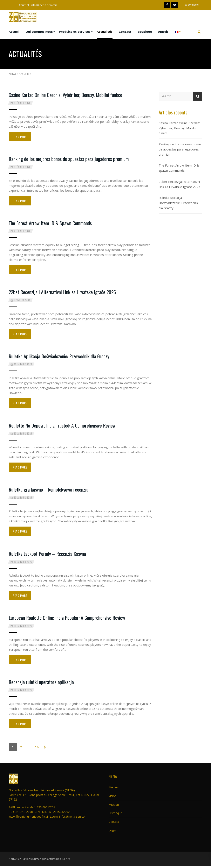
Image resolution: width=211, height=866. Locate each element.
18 (37, 747)
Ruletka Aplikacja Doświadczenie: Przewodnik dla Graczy (59, 356)
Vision (112, 796)
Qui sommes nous (39, 31)
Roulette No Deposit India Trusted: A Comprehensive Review (62, 425)
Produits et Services (74, 31)
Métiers (114, 787)
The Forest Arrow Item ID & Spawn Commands (50, 223)
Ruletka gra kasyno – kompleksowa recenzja (48, 489)
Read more (20, 136)
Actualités (105, 31)
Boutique (145, 31)
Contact (125, 31)
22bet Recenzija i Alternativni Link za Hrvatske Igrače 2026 (62, 292)
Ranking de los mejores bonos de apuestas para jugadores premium (69, 158)
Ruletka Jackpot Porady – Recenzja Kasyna (47, 553)
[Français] (176, 31)
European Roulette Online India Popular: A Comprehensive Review (67, 617)
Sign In (132, 440)
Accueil (14, 31)
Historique (115, 813)
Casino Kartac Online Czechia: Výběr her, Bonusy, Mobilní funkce (65, 94)
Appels (163, 31)
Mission (114, 805)
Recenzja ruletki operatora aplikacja (41, 681)
